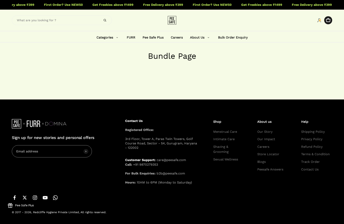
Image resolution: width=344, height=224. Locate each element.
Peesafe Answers (270, 169)
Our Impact (266, 139)
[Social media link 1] (14, 197)
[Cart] (328, 20)
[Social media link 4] (45, 197)
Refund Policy (312, 147)
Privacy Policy (311, 139)
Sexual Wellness (225, 159)
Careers (263, 147)
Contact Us (310, 169)
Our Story (265, 132)
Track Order (310, 162)
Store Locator (268, 154)
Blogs (261, 162)
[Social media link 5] (55, 197)
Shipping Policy (313, 132)
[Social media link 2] (24, 197)
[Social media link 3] (35, 197)
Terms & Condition (315, 154)
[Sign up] (86, 151)
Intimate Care (224, 139)
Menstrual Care (225, 132)
